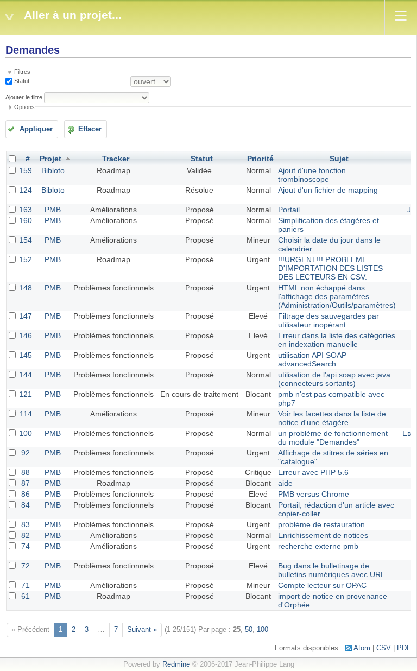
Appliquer (36, 129)
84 (25, 505)
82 (25, 535)
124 (25, 190)
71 (25, 585)
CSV (383, 648)
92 (25, 452)
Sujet (339, 158)
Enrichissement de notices (323, 535)
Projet (50, 158)
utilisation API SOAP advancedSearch (312, 359)
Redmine (176, 664)
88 (25, 472)
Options (24, 107)
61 (25, 596)
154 (25, 240)
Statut (20, 81)
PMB (53, 209)
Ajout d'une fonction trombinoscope (312, 174)
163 (25, 209)
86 (25, 494)
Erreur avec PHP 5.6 (313, 472)
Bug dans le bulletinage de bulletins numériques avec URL (331, 570)
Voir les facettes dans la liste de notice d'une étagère (332, 418)
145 (25, 355)
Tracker (115, 158)
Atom (361, 648)
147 (25, 316)
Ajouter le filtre (23, 97)
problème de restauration (321, 524)
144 (25, 374)
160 (25, 220)
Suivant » (142, 630)
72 (25, 565)
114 (26, 413)
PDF (404, 648)
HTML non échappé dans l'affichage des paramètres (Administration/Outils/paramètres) (337, 296)
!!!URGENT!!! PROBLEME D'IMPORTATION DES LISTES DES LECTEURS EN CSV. (330, 268)
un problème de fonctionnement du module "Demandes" (333, 437)
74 (25, 546)
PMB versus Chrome (313, 494)
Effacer (90, 129)
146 (25, 335)
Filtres (22, 71)
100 (25, 433)
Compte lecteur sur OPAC (322, 585)
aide (285, 483)
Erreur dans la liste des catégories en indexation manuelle (336, 340)
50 (248, 630)
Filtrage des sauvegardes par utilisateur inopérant (328, 320)
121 (25, 394)
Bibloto (53, 170)
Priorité (260, 158)
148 (25, 287)
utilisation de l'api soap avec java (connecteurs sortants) (334, 379)
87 (25, 483)
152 (25, 259)
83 (25, 524)
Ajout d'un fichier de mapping (328, 190)
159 (25, 170)
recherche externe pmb (318, 546)
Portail (289, 209)
